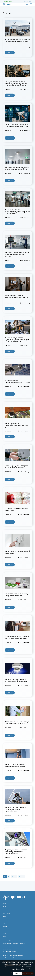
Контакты (5, 920)
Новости (5, 926)
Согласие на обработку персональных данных (14, 943)
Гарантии (5, 936)
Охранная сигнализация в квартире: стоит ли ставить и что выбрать (16, 297)
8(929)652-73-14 (27, 1)
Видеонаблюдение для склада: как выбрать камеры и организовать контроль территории (17, 41)
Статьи (4, 916)
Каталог (4, 903)
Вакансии (5, 933)
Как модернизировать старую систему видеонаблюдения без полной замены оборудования (16, 83)
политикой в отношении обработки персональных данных (17, 967)
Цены (4, 910)
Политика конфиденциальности (10, 940)
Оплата (4, 930)
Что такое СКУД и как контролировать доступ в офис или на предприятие (17, 211)
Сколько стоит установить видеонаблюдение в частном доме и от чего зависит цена (17, 339)
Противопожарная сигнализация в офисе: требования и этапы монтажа (17, 254)
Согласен (17, 973)
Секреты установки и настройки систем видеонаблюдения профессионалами (16, 851)
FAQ (4, 923)
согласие (28, 966)
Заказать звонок (8, 1)
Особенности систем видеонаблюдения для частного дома (16, 425)
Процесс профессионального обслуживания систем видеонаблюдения (15, 809)
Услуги (4, 906)
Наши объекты (6, 913)
